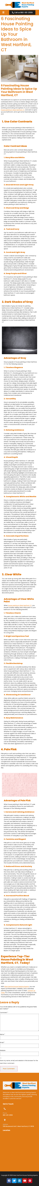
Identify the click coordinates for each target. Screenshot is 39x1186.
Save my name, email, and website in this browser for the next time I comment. (19, 1062)
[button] (3, 12)
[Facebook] (9, 1180)
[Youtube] (24, 1180)
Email (2, 1042)
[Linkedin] (19, 1180)
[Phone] (5, 1109)
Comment (4, 1012)
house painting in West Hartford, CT (13, 110)
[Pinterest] (30, 1180)
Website (2, 1050)
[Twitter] (14, 1180)
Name (2, 1034)
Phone (5, 1113)
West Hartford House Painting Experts (16, 987)
